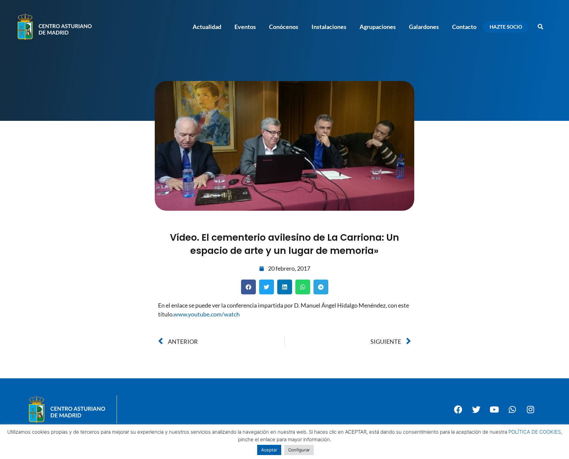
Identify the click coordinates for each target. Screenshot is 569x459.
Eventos (245, 26)
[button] (540, 27)
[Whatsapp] (512, 409)
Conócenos (283, 26)
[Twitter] (476, 409)
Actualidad (207, 26)
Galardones (424, 26)
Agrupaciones (378, 26)
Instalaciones (329, 26)
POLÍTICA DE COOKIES (534, 432)
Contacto (464, 26)
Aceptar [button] (269, 449)
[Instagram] (530, 409)
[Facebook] (458, 409)
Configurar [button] (299, 449)
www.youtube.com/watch (207, 314)
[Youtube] (494, 409)
